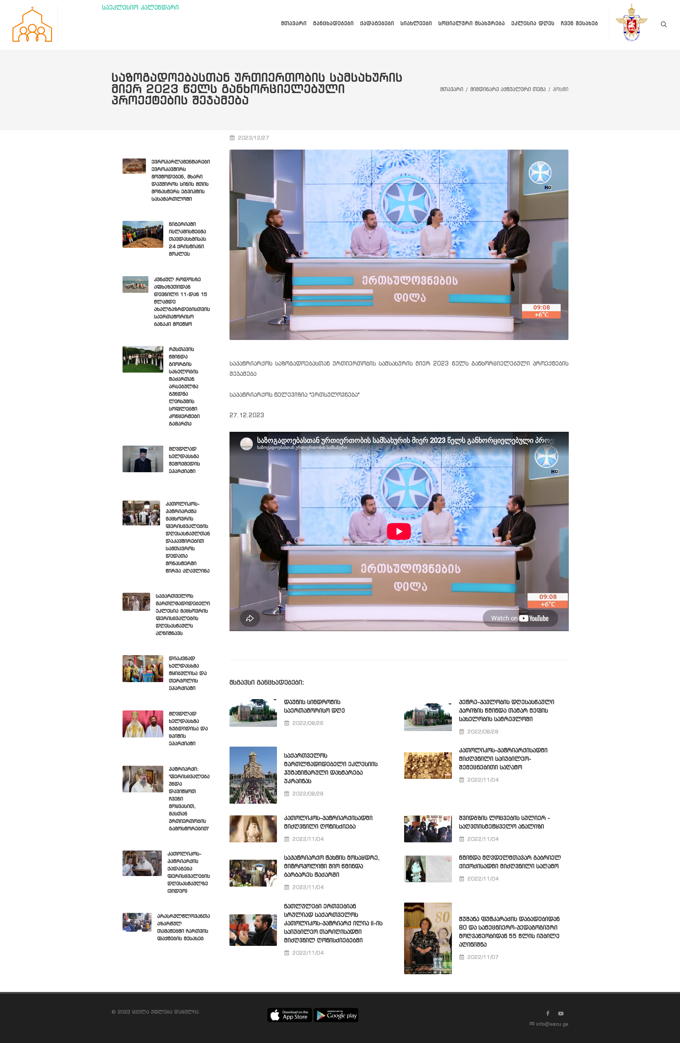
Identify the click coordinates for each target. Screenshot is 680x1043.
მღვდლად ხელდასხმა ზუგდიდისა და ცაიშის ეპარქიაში (188, 729)
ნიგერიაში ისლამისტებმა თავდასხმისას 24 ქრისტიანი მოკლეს (187, 239)
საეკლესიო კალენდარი (140, 8)
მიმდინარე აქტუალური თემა (508, 90)
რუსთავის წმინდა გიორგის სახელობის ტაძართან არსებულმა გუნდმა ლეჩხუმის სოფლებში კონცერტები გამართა (184, 386)
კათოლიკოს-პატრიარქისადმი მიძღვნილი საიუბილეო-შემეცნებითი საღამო (503, 759)
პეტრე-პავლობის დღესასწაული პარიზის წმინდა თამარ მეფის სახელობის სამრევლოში (506, 711)
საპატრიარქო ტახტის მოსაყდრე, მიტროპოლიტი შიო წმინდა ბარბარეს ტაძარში (332, 866)
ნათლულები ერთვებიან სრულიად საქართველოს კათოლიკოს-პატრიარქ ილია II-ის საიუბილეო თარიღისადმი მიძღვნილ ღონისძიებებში (333, 924)
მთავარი (451, 90)
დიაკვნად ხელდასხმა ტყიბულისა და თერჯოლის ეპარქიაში (188, 673)
